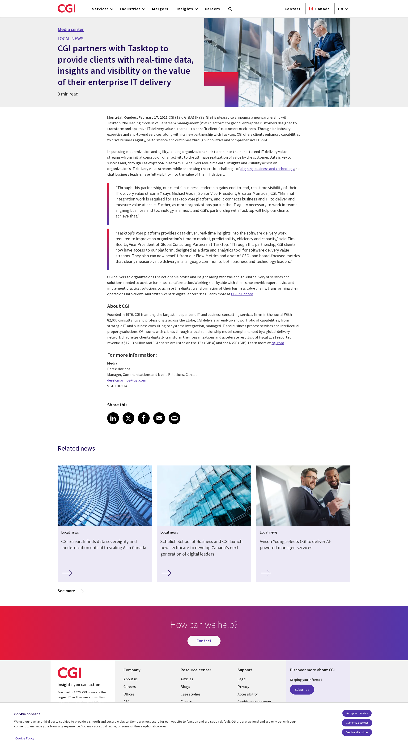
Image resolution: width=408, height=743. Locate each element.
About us (130, 679)
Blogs (185, 686)
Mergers (160, 8)
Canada (322, 8)
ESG (126, 701)
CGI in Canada (242, 293)
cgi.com (278, 342)
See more (66, 590)
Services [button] (100, 8)
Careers (212, 8)
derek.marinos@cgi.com (126, 380)
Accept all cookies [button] (357, 713)
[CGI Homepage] (66, 8)
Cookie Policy (24, 738)
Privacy (243, 686)
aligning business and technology (267, 168)
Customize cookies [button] (357, 722)
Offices (128, 694)
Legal (242, 679)
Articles (187, 679)
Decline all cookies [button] (357, 732)
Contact (293, 8)
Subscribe (302, 689)
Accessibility (248, 694)
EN (341, 8)
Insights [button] (185, 8)
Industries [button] (130, 8)
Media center (71, 29)
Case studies (190, 694)
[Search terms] (230, 9)
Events (186, 701)
